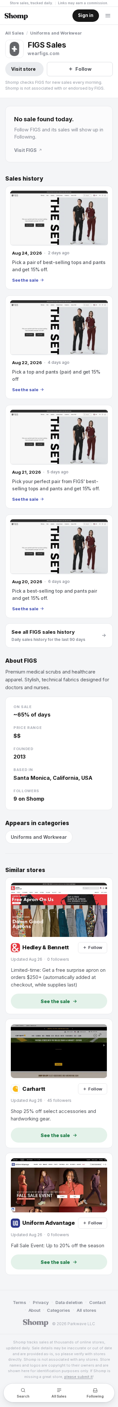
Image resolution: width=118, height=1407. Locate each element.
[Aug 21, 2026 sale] (59, 456)
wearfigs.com (43, 53)
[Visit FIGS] (14, 49)
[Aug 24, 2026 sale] (59, 237)
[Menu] (107, 15)
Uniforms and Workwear (56, 33)
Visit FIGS (25, 150)
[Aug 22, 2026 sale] (59, 347)
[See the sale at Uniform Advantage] (59, 1214)
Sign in (85, 15)
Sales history (24, 178)
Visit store (23, 69)
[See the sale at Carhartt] (59, 1083)
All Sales (14, 33)
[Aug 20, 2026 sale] (59, 566)
